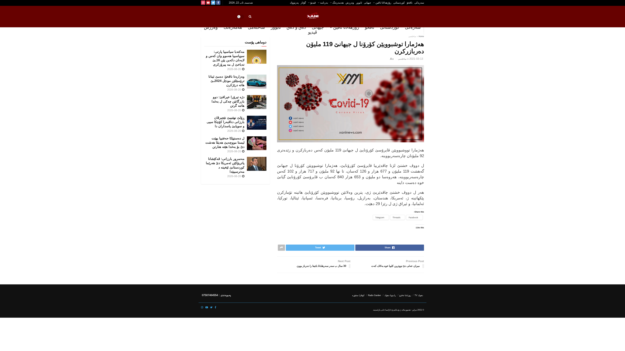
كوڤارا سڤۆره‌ (358, 295)
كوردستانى (399, 2)
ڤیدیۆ (313, 2)
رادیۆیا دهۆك (390, 295)
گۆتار (303, 2)
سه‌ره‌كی (419, 2)
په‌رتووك (294, 2)
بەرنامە (324, 2)
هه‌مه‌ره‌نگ (338, 2)
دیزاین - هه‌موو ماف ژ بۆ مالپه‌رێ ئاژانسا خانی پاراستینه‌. (395, 310)
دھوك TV (419, 295)
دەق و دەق (296, 27)
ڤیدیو (312, 32)
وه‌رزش (350, 2)
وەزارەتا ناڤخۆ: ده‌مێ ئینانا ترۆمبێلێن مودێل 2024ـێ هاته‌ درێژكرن (226, 81)
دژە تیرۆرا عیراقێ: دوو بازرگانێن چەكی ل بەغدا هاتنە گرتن (228, 101)
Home (421, 36)
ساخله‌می (256, 27)
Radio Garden (374, 295)
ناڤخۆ (409, 2)
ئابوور (359, 2)
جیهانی (367, 2)
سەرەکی (413, 27)
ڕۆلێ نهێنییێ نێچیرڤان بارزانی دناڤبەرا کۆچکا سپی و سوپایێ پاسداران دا (225, 122)
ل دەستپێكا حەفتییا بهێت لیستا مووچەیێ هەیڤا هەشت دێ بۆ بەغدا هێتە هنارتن (224, 142)
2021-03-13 (416, 58)
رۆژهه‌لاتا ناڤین (383, 2)
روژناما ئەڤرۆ (405, 295)
